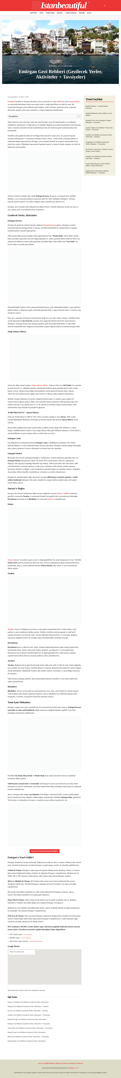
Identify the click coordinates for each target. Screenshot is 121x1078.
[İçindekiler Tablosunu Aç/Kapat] (78, 116)
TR (78, 1068)
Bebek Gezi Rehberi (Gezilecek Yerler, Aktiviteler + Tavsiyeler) (28, 1036)
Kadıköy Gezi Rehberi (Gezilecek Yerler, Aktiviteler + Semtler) (99, 136)
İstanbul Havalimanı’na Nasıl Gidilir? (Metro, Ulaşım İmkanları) (98, 165)
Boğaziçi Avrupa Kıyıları (60, 66)
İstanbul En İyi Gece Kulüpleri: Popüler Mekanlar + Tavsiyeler (98, 121)
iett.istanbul (28, 934)
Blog (71, 1068)
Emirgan (11, 101)
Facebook (65, 1063)
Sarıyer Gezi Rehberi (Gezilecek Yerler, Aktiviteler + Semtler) (28, 1011)
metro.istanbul (26, 938)
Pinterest (80, 1063)
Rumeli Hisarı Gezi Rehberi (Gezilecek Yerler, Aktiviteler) (26, 1041)
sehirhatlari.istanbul (36, 941)
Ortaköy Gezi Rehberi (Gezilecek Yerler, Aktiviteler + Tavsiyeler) (29, 1015)
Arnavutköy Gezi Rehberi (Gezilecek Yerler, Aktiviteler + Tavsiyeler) (30, 1028)
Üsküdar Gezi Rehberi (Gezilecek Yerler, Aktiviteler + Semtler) (99, 157)
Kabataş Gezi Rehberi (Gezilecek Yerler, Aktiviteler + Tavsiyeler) (29, 1024)
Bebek (59, 101)
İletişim (58, 1063)
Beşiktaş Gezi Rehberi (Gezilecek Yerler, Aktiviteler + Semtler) (28, 1006)
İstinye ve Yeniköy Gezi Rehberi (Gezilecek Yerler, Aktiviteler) (28, 1002)
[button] (104, 5)
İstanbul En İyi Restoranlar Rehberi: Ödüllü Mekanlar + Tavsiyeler (97, 172)
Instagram (72, 1063)
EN (75, 1068)
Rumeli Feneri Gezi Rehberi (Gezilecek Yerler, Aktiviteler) (27, 1032)
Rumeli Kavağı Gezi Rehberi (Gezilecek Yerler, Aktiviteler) (27, 1019)
